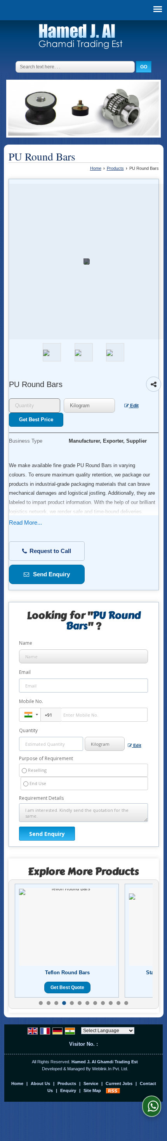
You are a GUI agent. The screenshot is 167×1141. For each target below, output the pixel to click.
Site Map (92, 1090)
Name (25, 643)
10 (111, 1003)
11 (118, 1003)
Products (115, 168)
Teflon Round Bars (67, 972)
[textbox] (89, 405)
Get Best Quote (67, 987)
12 (126, 1003)
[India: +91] (30, 715)
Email (25, 672)
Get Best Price (36, 419)
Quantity (28, 730)
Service (91, 1083)
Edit (134, 405)
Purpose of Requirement (46, 758)
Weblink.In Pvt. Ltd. (110, 1068)
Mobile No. (31, 701)
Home (95, 168)
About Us (40, 1083)
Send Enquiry (50, 574)
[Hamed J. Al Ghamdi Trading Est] (81, 37)
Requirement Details (41, 798)
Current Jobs (119, 1083)
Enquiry (68, 1090)
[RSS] (113, 1090)
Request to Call (49, 551)
